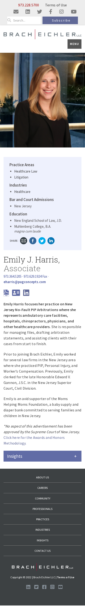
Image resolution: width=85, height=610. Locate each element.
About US (42, 477)
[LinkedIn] (51, 240)
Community (42, 498)
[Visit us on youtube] (73, 12)
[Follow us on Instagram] (52, 587)
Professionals (42, 509)
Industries (42, 529)
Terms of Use (56, 5)
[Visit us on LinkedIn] (28, 587)
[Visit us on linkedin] (28, 12)
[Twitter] (42, 240)
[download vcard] (17, 294)
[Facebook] (32, 240)
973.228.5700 (28, 5)
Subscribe (61, 20)
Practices (42, 519)
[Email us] (15, 12)
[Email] (23, 240)
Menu (74, 44)
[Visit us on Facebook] (44, 587)
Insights (42, 540)
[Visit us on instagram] (61, 12)
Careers (42, 488)
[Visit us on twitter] (39, 12)
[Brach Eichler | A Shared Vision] (42, 34)
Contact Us (42, 550)
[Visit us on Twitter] (36, 587)
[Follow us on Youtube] (60, 587)
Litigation (21, 177)
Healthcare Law (25, 171)
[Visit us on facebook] (50, 12)
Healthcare (22, 191)
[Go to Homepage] (42, 567)
